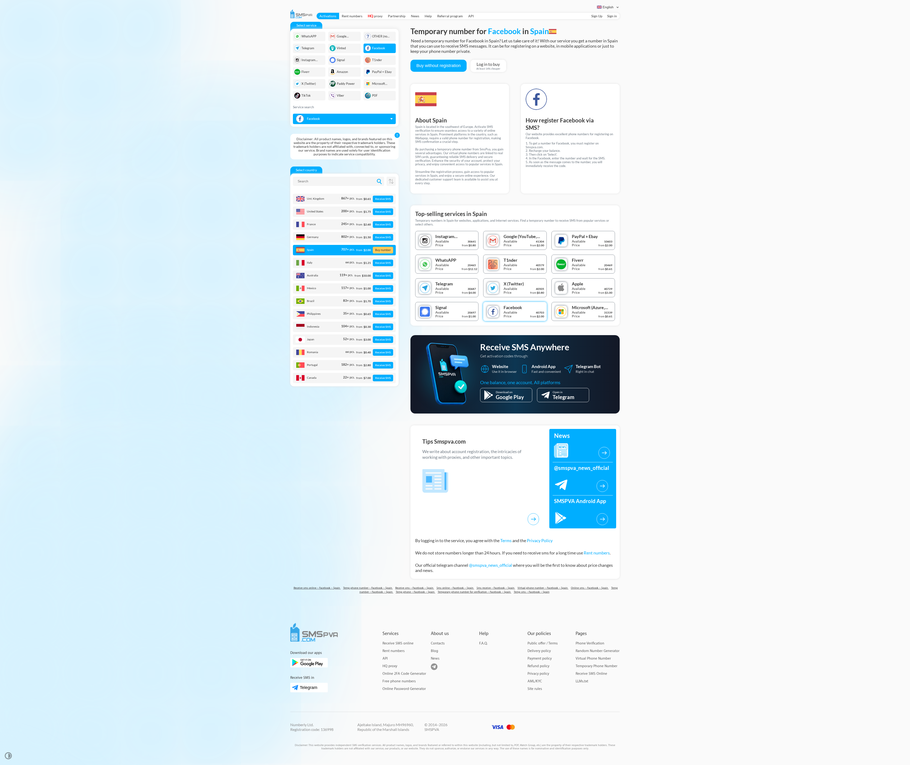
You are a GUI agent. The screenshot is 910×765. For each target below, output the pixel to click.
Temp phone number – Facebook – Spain (368, 588)
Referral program (450, 16)
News (415, 16)
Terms (506, 540)
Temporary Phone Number (596, 666)
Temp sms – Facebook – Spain (532, 592)
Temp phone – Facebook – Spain (415, 592)
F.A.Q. (483, 643)
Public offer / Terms (543, 643)
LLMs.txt (582, 681)
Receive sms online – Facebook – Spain (317, 588)
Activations (327, 16)
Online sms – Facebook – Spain (590, 588)
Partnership (396, 16)
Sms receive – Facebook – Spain (496, 588)
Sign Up (596, 16)
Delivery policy (539, 651)
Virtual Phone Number (593, 659)
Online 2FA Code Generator (404, 674)
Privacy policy (538, 674)
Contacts (438, 643)
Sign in (612, 16)
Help (428, 16)
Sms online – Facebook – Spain (455, 588)
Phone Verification (590, 643)
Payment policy (540, 659)
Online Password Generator (404, 689)
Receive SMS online (398, 643)
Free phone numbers (399, 681)
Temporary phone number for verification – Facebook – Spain (474, 592)
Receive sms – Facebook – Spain (414, 588)
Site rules (535, 689)
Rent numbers (352, 16)
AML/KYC (535, 681)
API (471, 16)
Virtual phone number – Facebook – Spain (543, 588)
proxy (375, 16)
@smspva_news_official (490, 565)
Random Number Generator (597, 651)
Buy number (383, 250)
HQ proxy (389, 666)
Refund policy (538, 666)
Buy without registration (438, 65)
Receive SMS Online (591, 674)
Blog (434, 651)
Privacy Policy (540, 540)
